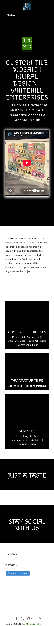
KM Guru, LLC (33, 624)
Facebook (11, 554)
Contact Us (27, 282)
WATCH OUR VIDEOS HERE (27, 604)
